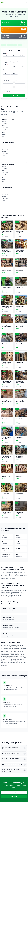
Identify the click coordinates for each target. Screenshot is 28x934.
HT (21, 62)
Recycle (21, 55)
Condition (5, 58)
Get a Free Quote (14, 792)
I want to (5, 53)
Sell (14, 55)
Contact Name (6, 80)
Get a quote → (6, 708)
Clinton (3, 136)
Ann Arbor (4, 123)
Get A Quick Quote (14, 95)
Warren (3, 132)
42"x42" (14, 71)
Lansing (4, 129)
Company (16, 80)
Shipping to (5, 89)
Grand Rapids (5, 127)
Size (4, 69)
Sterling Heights (5, 130)
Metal (22, 66)
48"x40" (6, 71)
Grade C (6, 62)
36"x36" (6, 73)
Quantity (5, 75)
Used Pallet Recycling (5, 5)
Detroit (3, 125)
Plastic (14, 66)
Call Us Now (14, 796)
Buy (6, 55)
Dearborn (4, 134)
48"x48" (21, 71)
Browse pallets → (6, 691)
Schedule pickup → (7, 725)
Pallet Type (5, 64)
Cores (14, 62)
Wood (6, 66)
